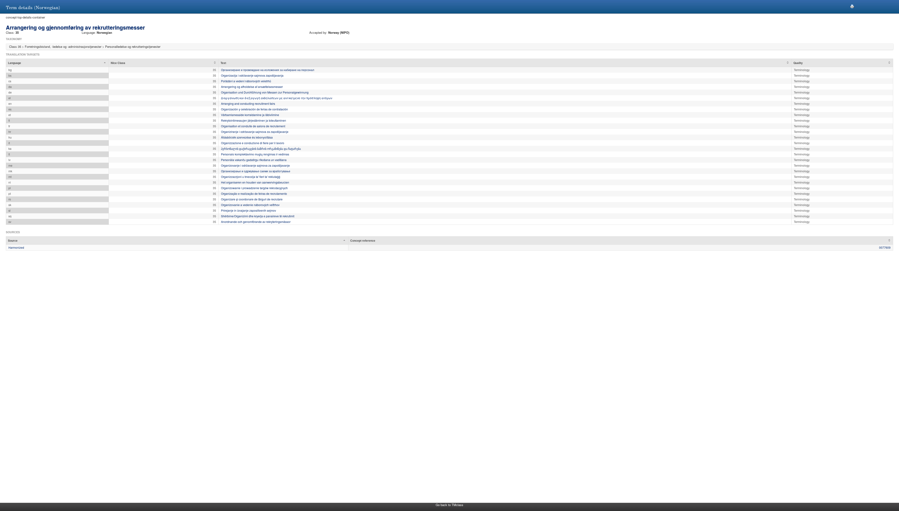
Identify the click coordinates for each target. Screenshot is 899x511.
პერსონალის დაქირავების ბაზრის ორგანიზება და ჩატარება (261, 148)
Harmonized (16, 247)
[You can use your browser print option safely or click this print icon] (852, 6)
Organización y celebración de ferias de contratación (254, 109)
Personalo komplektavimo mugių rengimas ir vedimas (255, 154)
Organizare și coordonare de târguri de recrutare (252, 199)
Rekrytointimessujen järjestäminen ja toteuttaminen (253, 120)
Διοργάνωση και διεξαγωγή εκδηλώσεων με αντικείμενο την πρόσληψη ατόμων (276, 98)
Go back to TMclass (449, 505)
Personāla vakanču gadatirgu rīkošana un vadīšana (254, 160)
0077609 (885, 247)
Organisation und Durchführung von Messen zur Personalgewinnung (265, 92)
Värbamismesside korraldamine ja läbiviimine (250, 115)
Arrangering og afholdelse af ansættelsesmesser (252, 87)
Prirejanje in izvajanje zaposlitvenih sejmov (248, 210)
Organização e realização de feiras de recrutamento (254, 193)
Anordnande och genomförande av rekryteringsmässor (256, 222)
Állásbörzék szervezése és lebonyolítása (247, 137)
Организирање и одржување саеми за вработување (255, 171)
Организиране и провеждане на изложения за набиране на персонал (267, 70)
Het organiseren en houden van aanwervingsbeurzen (255, 182)
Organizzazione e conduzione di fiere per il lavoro (252, 143)
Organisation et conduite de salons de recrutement (253, 126)
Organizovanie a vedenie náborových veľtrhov (250, 205)
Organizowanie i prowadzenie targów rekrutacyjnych (254, 188)
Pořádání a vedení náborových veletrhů (246, 81)
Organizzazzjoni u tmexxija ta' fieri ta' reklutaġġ (250, 177)
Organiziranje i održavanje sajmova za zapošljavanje (254, 132)
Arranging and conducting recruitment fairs (248, 103)
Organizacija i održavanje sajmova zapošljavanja (252, 75)
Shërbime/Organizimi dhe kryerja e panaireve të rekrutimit (257, 216)
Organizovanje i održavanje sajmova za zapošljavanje (255, 165)
